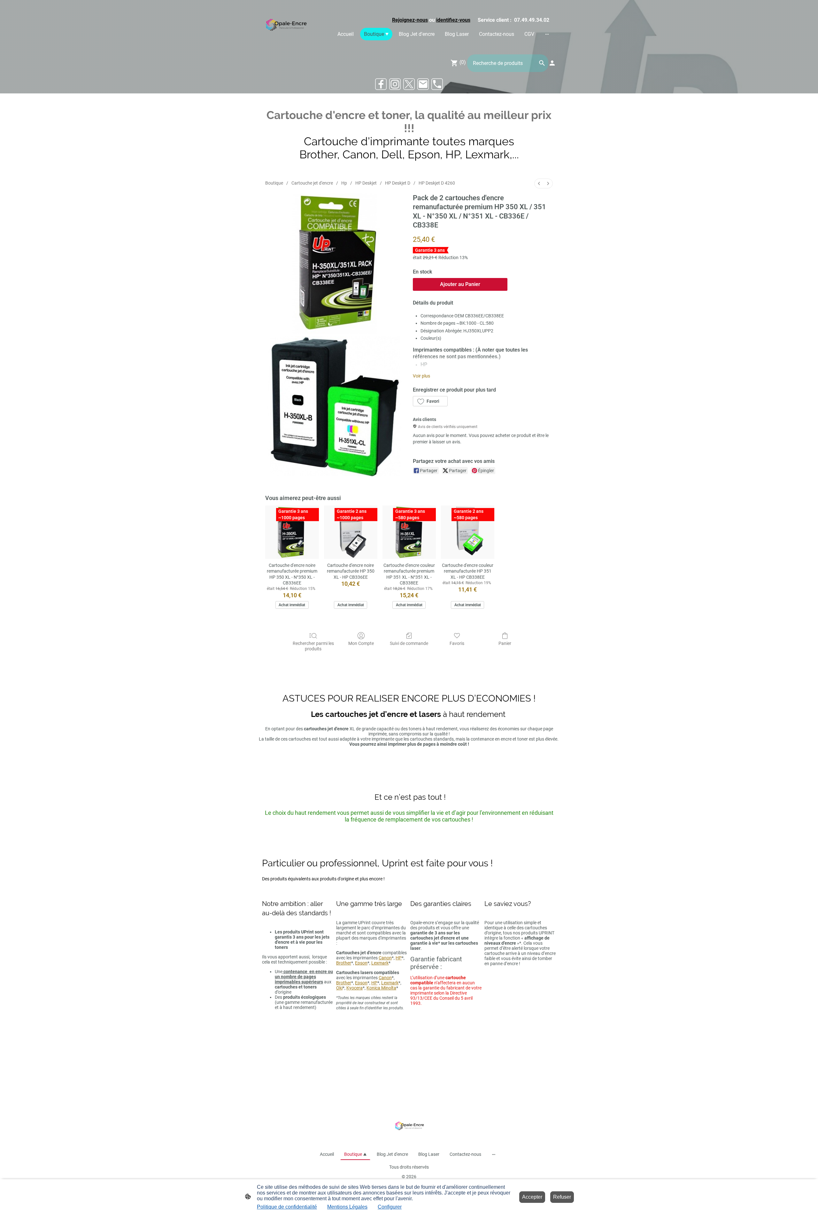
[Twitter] (409, 84)
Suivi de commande (409, 643)
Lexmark (380, 962)
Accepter (532, 1197)
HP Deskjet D (397, 183)
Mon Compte (361, 643)
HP (399, 957)
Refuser (562, 1197)
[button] (430, 401)
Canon (385, 957)
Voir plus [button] (421, 375)
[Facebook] (381, 84)
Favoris (457, 643)
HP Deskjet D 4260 (437, 183)
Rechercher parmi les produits (313, 646)
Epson (361, 962)
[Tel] (437, 84)
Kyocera (354, 987)
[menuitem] (539, 183)
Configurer (390, 1207)
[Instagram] (395, 84)
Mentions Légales (347, 1207)
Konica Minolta (381, 987)
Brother (343, 962)
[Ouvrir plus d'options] (547, 34)
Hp (344, 183)
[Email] (423, 84)
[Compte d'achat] (552, 63)
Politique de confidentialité (287, 1207)
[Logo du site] (285, 25)
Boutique (274, 183)
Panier (504, 643)
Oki (339, 987)
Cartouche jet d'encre (312, 183)
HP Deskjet (366, 183)
